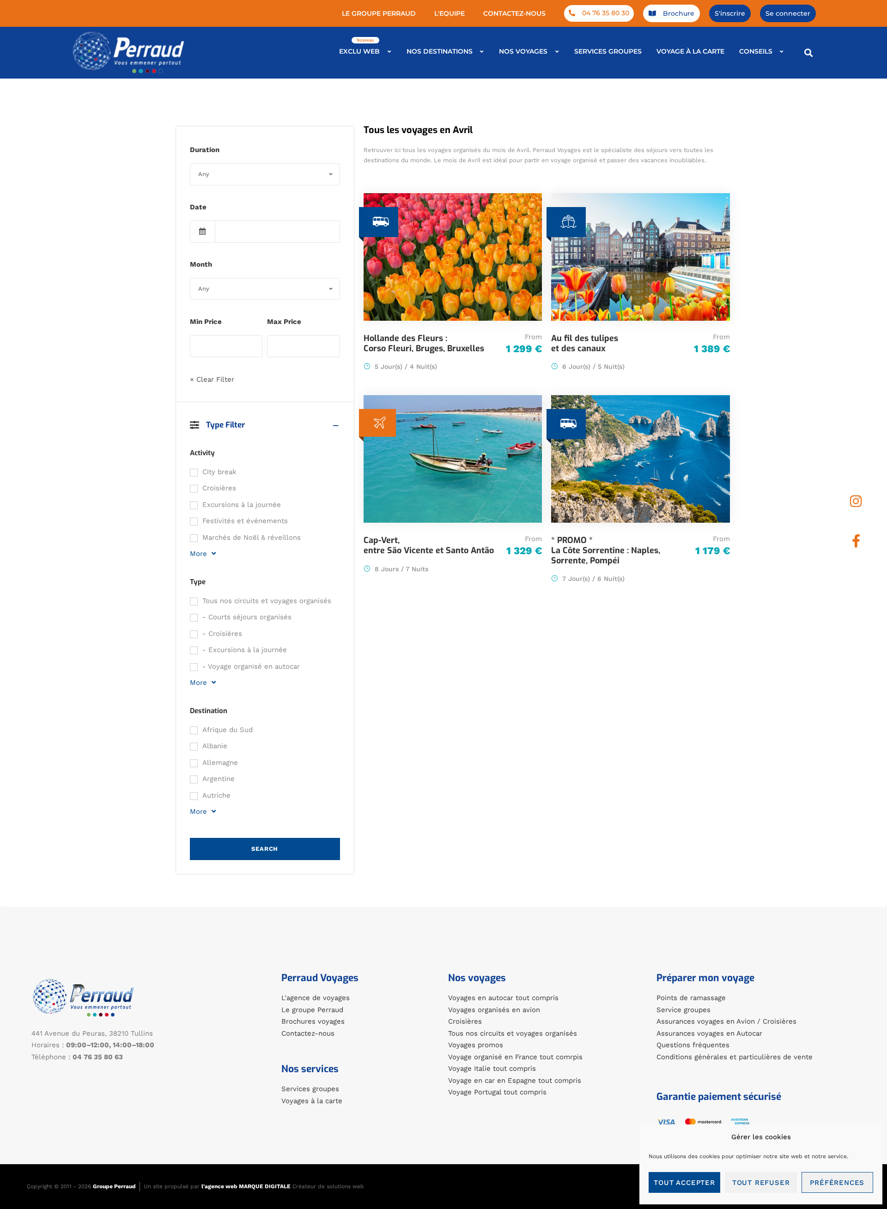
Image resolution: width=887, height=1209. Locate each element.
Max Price (284, 322)
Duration (204, 150)
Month (201, 264)
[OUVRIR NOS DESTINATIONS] (482, 51)
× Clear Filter (212, 379)
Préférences (837, 1182)
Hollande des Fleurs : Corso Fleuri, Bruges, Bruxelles (424, 343)
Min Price (206, 322)
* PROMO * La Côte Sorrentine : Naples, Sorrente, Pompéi (605, 550)
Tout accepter (684, 1182)
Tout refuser (761, 1182)
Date (198, 207)
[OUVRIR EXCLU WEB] (389, 51)
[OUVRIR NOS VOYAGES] (556, 51)
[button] (808, 52)
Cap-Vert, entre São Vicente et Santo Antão (429, 545)
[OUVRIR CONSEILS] (781, 51)
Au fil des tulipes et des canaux (584, 343)
